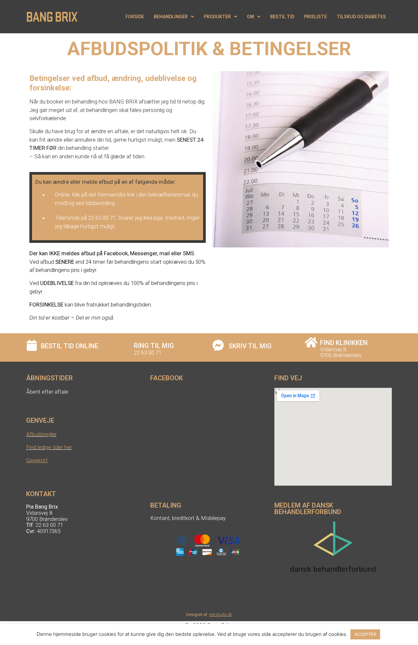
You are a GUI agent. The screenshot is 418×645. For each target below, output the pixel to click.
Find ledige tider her (49, 447)
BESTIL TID (282, 16)
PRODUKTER (217, 16)
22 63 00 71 (147, 352)
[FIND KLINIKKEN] (311, 342)
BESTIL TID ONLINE (69, 346)
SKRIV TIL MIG (250, 346)
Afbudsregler (41, 434)
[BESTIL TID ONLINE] (32, 345)
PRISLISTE (315, 16)
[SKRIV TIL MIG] (218, 345)
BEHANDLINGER (171, 16)
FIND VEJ (288, 378)
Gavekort (37, 460)
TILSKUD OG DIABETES (361, 16)
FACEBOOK (166, 378)
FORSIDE (134, 16)
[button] (174, 16)
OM (250, 16)
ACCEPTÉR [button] (365, 634)
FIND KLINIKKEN (344, 343)
